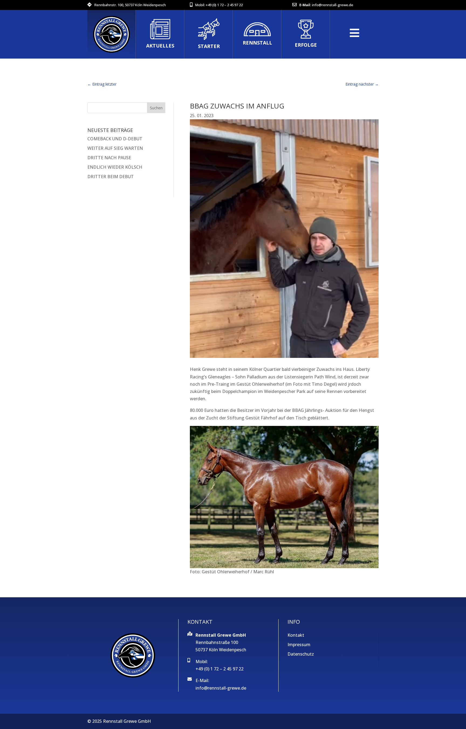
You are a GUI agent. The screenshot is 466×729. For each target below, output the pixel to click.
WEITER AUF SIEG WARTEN (115, 148)
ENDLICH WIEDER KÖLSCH (114, 167)
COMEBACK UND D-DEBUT (114, 139)
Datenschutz (300, 654)
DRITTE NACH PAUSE (109, 158)
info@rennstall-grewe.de (332, 4)
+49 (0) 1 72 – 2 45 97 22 (224, 4)
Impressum (298, 644)
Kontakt (295, 635)
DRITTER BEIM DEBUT (110, 176)
